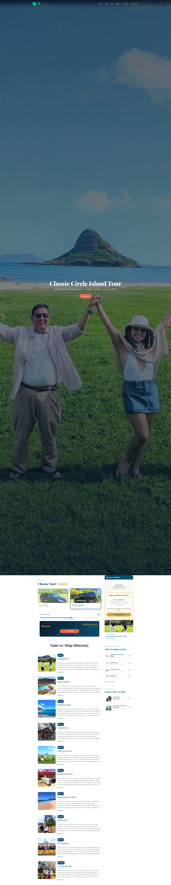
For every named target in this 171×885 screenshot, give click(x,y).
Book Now (134, 4)
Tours (106, 4)
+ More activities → (110, 681)
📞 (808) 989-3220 (119, 587)
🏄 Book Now (69, 631)
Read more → (61, 672)
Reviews (118, 4)
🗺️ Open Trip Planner (118, 614)
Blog (112, 4)
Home (101, 4)
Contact (125, 4)
